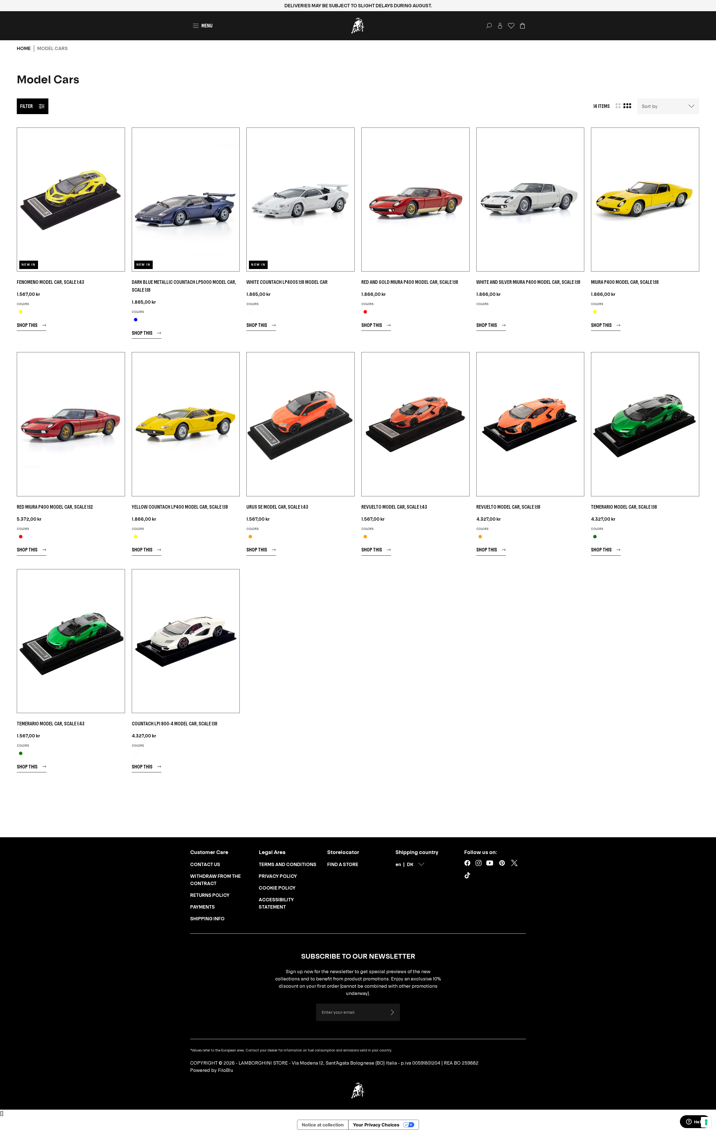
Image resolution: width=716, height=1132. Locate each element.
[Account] (500, 25)
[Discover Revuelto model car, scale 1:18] (530, 424)
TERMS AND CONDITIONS (287, 864)
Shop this (27, 325)
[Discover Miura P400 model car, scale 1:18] (645, 199)
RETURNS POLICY (210, 895)
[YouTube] (489, 863)
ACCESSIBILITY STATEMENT (276, 903)
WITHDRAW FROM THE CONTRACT (215, 880)
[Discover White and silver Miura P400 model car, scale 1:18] (530, 199)
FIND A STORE (342, 864)
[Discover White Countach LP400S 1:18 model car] (300, 199)
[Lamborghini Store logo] (358, 26)
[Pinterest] (502, 863)
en (398, 864)
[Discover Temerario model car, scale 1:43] (71, 641)
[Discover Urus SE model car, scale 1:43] (300, 424)
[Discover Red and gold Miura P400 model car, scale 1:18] (415, 199)
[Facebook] (467, 863)
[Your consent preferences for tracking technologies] (706, 1122)
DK (410, 864)
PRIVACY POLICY (278, 876)
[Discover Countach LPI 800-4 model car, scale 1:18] (186, 641)
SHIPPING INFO (207, 918)
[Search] (489, 25)
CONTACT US (205, 864)
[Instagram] (478, 863)
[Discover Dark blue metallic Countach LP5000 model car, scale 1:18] (186, 199)
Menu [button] (207, 26)
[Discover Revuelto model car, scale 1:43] (415, 424)
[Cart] (522, 25)
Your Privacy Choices (376, 1125)
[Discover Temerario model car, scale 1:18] (645, 424)
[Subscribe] (392, 1012)
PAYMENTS (202, 906)
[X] (514, 863)
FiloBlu (225, 1070)
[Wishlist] (511, 25)
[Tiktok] (468, 876)
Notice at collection (323, 1125)
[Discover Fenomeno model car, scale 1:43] (71, 199)
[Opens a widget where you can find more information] (695, 1122)
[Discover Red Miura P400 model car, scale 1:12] (71, 424)
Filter (26, 106)
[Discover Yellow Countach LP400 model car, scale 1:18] (186, 424)
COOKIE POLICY (277, 887)
